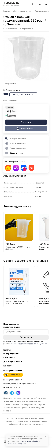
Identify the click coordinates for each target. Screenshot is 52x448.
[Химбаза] (11, 4)
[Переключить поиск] (39, 4)
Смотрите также (11, 354)
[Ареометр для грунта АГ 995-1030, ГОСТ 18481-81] (19, 281)
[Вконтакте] (5, 393)
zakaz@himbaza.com (12, 371)
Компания (8, 358)
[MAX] (18, 393)
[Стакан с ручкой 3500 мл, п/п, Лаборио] (19, 227)
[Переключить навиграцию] (46, 4)
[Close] (45, 436)
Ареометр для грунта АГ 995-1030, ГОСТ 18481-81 (17, 302)
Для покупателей (11, 361)
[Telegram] (12, 393)
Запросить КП (28, 128)
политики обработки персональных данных (29, 344)
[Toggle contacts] (33, 4)
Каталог (7, 350)
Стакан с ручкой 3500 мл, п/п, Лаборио (17, 248)
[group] (26, 58)
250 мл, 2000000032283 (23, 94)
